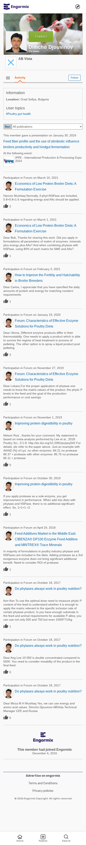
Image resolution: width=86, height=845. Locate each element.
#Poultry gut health (18, 113)
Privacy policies (43, 791)
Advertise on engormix (43, 776)
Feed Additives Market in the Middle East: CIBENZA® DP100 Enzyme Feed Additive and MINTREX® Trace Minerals (46, 539)
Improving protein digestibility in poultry (43, 423)
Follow (74, 77)
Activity (20, 77)
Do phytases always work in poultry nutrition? (48, 588)
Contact (41, 36)
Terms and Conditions (43, 783)
